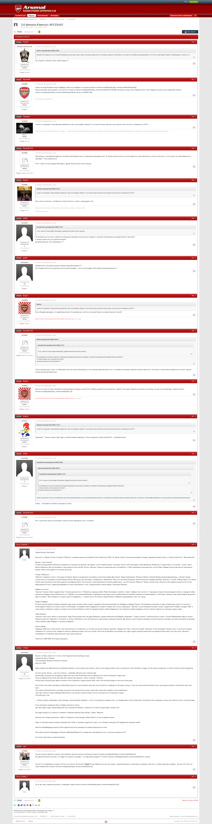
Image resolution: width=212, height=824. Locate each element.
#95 (193, 648)
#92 (193, 453)
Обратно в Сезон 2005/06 (190, 800)
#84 (193, 148)
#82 (193, 79)
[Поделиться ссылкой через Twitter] (15, 805)
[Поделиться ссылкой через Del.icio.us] (21, 805)
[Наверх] (106, 821)
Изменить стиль (20, 821)
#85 (193, 180)
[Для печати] (36, 805)
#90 (193, 381)
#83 (193, 116)
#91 (193, 416)
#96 (193, 746)
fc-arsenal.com (21, 15)
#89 (193, 331)
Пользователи (43, 15)
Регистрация (193, 1)
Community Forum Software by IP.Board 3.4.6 (186, 821)
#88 (193, 295)
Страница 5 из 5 (28, 32)
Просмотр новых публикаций (181, 15)
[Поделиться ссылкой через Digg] (19, 805)
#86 (193, 218)
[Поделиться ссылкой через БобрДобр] (30, 805)
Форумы (32, 15)
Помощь (30, 821)
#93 (193, 513)
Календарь (54, 15)
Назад (19, 31)
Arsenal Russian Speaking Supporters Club (25, 816)
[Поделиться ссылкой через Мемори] (27, 805)
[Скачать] (39, 805)
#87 (193, 258)
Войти (186, 1)
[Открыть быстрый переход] (195, 15)
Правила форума (174, 816)
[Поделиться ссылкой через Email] (33, 805)
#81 (193, 42)
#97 (193, 776)
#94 (193, 544)
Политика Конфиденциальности (189, 816)
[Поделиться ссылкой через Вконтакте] (25, 805)
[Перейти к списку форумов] (35, 8)
